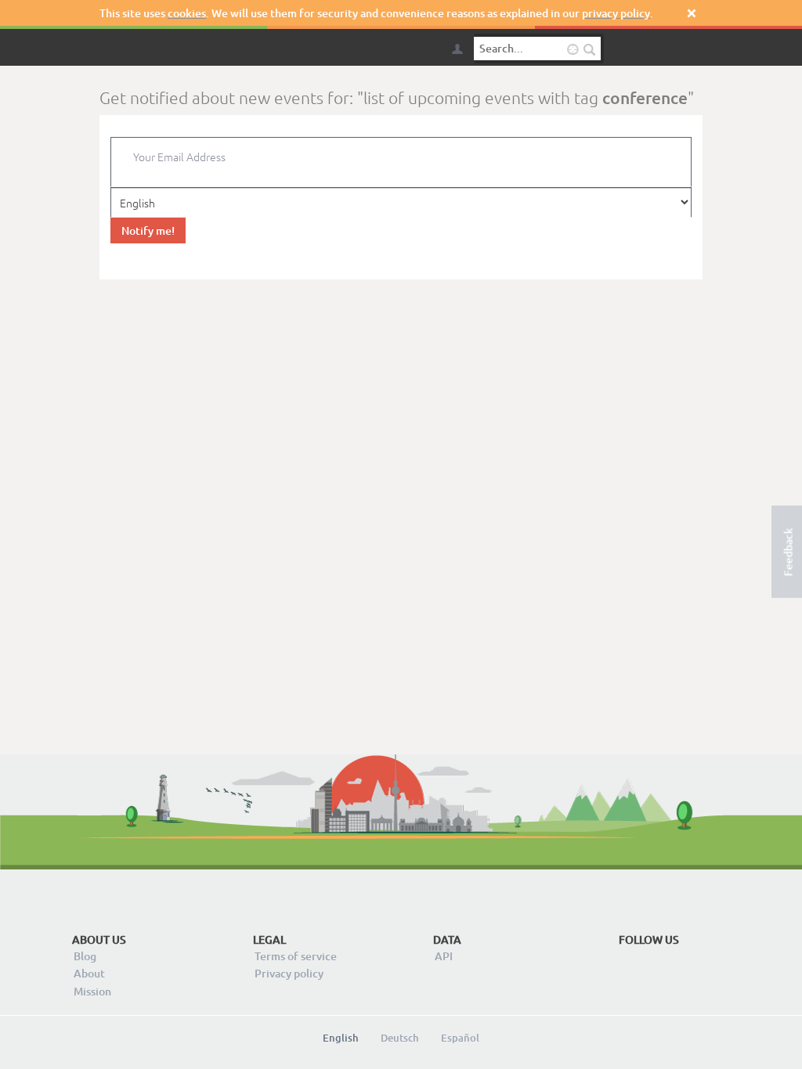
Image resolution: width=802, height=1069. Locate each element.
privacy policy (616, 12)
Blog (85, 955)
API (444, 955)
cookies (187, 12)
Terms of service (296, 955)
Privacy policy (289, 973)
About (89, 973)
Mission (92, 991)
